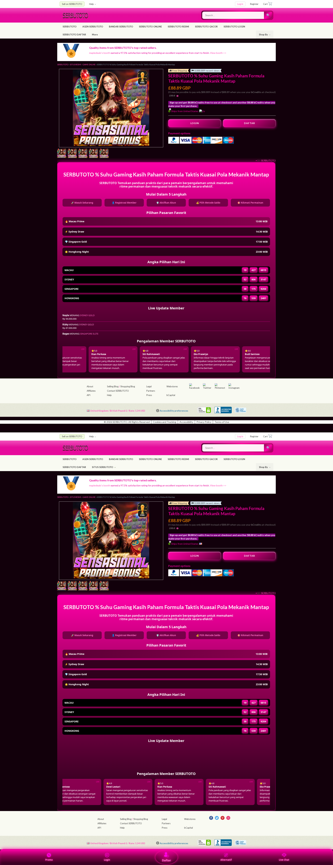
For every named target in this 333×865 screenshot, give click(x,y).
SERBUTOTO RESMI (178, 26)
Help (91, 4)
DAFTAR (249, 123)
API (88, 395)
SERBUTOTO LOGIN (234, 26)
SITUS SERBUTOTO (103, 467)
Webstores (172, 386)
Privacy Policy (204, 421)
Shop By (263, 34)
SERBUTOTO (69, 26)
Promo (49, 859)
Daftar (166, 860)
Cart (265, 4)
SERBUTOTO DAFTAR (74, 34)
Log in (240, 4)
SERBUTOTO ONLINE (150, 26)
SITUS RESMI (75, 64)
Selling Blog (112, 386)
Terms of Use (222, 421)
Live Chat (284, 859)
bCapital (170, 395)
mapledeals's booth (99, 52)
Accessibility (186, 421)
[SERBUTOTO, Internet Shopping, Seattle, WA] (223, 410)
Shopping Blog (127, 386)
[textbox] (233, 15)
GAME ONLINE (89, 64)
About (90, 386)
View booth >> (218, 52)
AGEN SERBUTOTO (92, 26)
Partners (150, 390)
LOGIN (194, 123)
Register (254, 4)
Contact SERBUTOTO (118, 390)
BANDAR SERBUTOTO (121, 26)
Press (149, 395)
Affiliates (91, 390)
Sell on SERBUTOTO (72, 4)
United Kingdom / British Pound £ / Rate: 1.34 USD (117, 411)
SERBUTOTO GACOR (206, 26)
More (95, 34)
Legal (149, 386)
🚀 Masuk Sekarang (82, 202)
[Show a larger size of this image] (61, 154)
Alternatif (226, 859)
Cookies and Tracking (164, 421)
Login (107, 859)
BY (259, 160)
